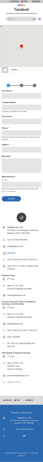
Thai (25, 1)
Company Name (9, 102)
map (24, 435)
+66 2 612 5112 (13, 382)
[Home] (21, 5)
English (15, 1)
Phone (5, 128)
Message (6, 156)
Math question (8, 177)
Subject (5, 144)
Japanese (35, 1)
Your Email (6, 116)
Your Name (7, 91)
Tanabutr (21, 9)
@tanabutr (11, 253)
